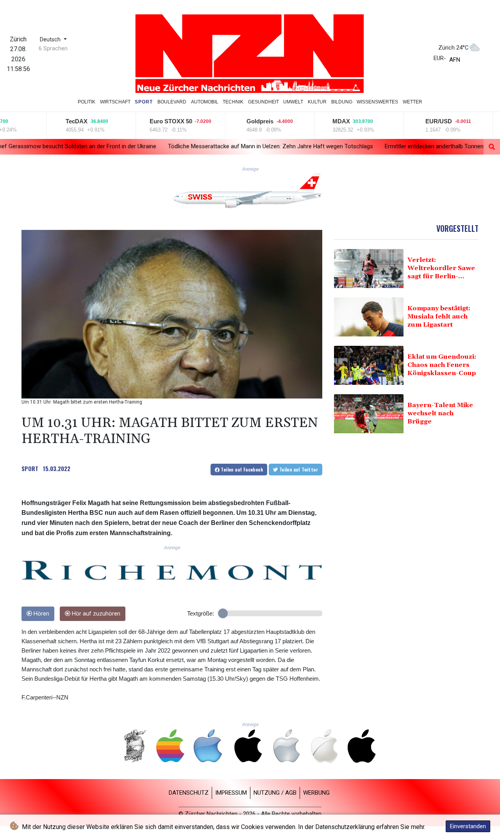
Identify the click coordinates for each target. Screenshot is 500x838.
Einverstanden (468, 826)
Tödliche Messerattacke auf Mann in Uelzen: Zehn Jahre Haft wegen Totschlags (200, 146)
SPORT (29, 468)
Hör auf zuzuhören (95, 613)
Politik (86, 102)
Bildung (341, 102)
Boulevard (171, 102)
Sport (144, 102)
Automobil (204, 102)
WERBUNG (316, 792)
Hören (40, 613)
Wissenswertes (377, 102)
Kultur (317, 102)
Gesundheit (263, 102)
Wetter (412, 102)
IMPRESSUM (231, 792)
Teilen (241, 469)
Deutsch (51, 39)
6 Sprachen (53, 48)
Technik (233, 102)
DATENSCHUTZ (189, 792)
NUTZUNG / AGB (275, 792)
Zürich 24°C (453, 47)
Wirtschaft (115, 102)
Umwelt (293, 102)
